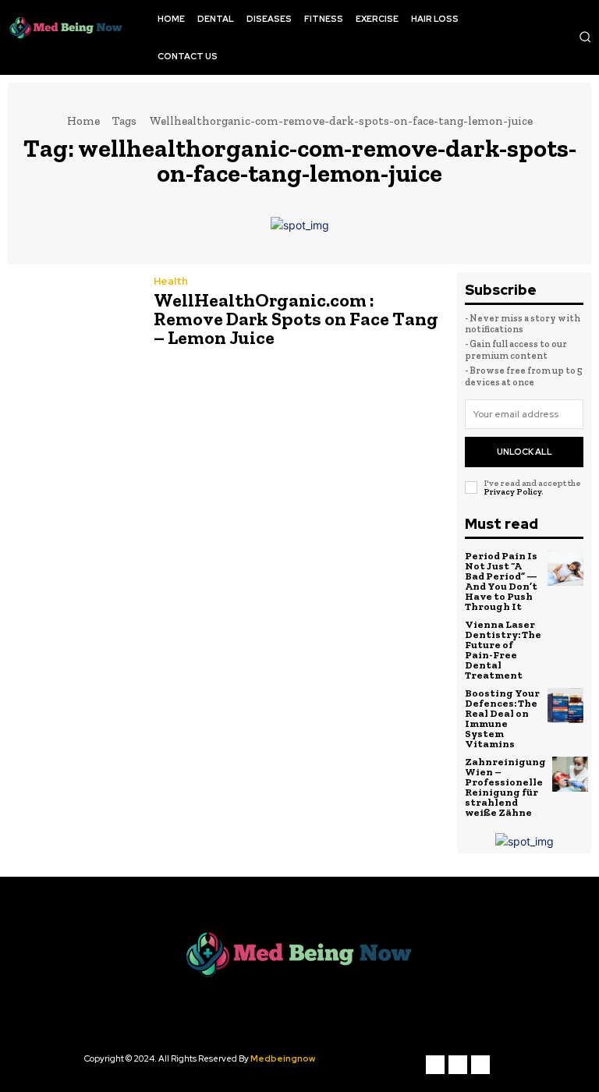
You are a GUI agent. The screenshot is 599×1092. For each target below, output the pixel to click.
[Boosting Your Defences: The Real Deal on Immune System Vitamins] (565, 706)
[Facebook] (435, 1064)
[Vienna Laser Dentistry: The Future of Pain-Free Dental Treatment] (565, 637)
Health (171, 281)
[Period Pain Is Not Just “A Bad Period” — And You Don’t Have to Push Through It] (565, 569)
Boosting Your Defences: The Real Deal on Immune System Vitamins (502, 718)
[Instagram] (457, 1064)
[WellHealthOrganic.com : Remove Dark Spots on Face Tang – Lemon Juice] (73, 314)
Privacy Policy (512, 492)
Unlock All (524, 451)
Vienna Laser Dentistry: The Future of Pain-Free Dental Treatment (503, 650)
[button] (585, 36)
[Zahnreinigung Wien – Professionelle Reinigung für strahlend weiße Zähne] (570, 774)
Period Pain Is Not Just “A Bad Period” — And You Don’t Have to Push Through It (501, 581)
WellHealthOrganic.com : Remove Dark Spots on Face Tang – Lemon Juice (296, 319)
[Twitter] (480, 1064)
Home (83, 121)
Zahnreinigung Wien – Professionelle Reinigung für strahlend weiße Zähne (505, 787)
